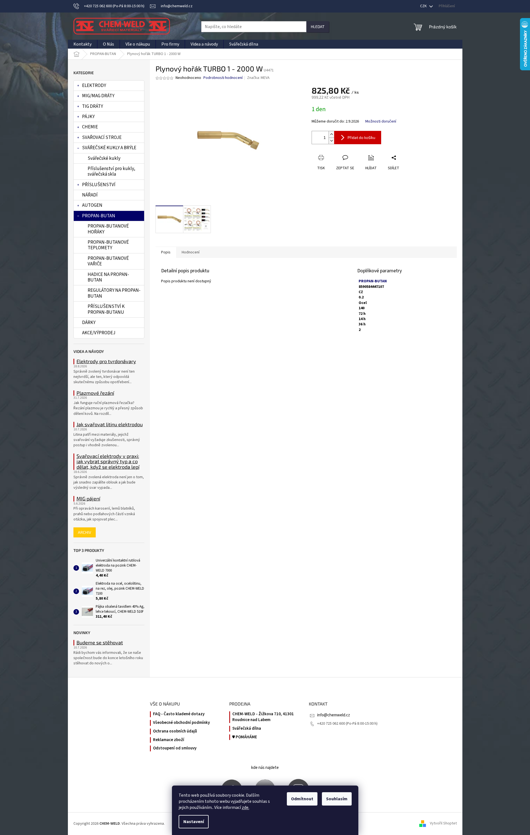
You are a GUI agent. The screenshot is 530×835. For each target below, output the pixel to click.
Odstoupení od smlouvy (174, 748)
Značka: (258, 78)
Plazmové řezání (95, 393)
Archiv (84, 532)
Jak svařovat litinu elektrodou (110, 424)
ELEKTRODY (94, 85)
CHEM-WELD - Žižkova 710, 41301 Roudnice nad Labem (263, 717)
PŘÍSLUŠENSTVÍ (98, 184)
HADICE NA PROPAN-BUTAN (108, 277)
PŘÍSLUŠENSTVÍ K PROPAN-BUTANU (106, 309)
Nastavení (193, 822)
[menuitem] (82, 44)
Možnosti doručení (380, 121)
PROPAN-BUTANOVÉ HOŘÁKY (108, 229)
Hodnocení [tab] (190, 252)
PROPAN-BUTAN (98, 216)
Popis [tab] (166, 252)
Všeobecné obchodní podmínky (181, 723)
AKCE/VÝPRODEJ (98, 333)
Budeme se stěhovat (100, 642)
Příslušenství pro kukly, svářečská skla (111, 171)
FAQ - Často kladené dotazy (178, 714)
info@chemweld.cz (333, 715)
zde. (245, 807)
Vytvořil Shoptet (443, 823)
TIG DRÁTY (92, 106)
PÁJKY (88, 116)
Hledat (317, 26)
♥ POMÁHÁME (244, 737)
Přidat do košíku (361, 137)
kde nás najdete (265, 768)
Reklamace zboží (168, 740)
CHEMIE (90, 127)
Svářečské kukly (104, 158)
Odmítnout (302, 799)
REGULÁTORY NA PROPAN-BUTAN (114, 293)
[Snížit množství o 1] (331, 141)
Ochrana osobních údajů (175, 731)
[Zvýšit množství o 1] (331, 134)
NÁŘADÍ (90, 195)
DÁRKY (88, 322)
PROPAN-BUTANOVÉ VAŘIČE (108, 261)
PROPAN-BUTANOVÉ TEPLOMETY (108, 245)
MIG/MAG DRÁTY (98, 96)
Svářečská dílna (246, 728)
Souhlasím (336, 799)
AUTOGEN (92, 205)
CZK (424, 6)
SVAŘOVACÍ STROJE (102, 137)
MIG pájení (88, 499)
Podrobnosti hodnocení (223, 78)
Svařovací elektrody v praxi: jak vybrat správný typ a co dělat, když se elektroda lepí (108, 461)
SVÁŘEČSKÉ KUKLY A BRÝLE (109, 147)
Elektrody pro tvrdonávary (106, 361)
